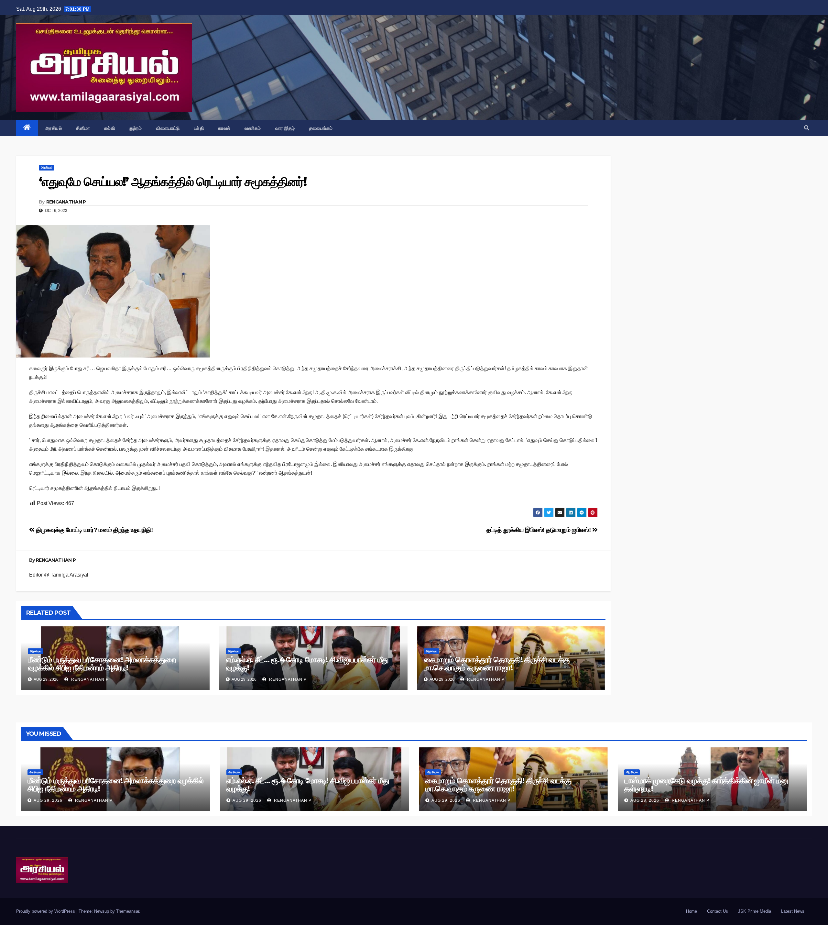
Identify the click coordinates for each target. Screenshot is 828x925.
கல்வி (109, 128)
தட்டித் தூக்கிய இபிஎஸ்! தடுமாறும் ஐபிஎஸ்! (539, 529)
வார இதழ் (285, 128)
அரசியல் (53, 128)
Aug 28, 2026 (644, 800)
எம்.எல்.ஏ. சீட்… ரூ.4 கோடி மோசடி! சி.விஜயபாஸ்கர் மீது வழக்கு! (307, 663)
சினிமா (83, 128)
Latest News (792, 911)
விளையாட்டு (168, 128)
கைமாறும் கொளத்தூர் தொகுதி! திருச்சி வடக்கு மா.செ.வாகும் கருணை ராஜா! (497, 663)
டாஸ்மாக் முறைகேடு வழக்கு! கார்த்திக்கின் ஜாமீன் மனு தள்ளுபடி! (706, 784)
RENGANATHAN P (66, 202)
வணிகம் (253, 128)
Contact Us (717, 911)
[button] (806, 128)
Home (691, 911)
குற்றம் (135, 128)
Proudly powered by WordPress (46, 911)
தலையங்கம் (321, 128)
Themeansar (127, 911)
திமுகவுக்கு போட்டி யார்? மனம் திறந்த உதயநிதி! (94, 529)
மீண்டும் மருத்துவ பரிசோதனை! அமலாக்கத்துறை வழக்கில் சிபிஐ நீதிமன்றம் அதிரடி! (102, 663)
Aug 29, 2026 (48, 800)
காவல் (224, 128)
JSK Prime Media (754, 911)
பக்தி (199, 128)
